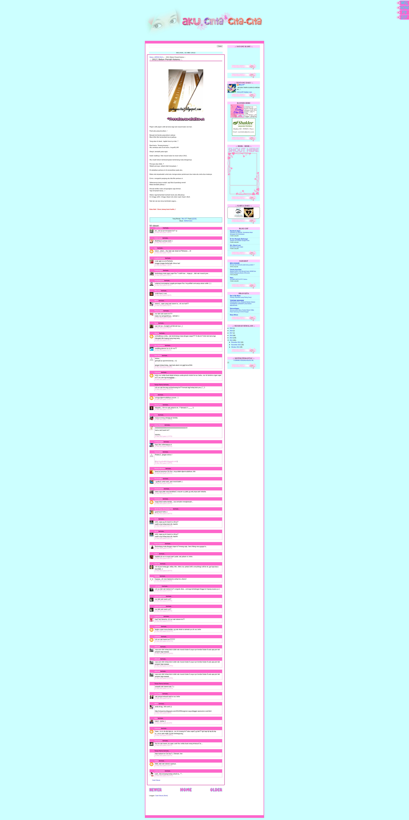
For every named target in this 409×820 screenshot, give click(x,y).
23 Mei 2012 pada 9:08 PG (163, 713)
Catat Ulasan (156, 780)
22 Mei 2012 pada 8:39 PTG (163, 570)
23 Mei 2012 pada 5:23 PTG (163, 765)
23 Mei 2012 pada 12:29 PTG (164, 735)
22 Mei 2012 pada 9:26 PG (163, 317)
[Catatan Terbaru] (155, 791)
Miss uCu (157, 290)
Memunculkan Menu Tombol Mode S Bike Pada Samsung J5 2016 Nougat (242, 311)
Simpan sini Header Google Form (239, 240)
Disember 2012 (236, 342)
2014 (231, 335)
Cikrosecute (158, 499)
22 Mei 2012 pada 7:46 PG (163, 265)
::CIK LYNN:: (158, 228)
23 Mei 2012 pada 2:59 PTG (163, 745)
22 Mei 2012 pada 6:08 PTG (163, 558)
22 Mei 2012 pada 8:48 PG (163, 295)
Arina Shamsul (159, 425)
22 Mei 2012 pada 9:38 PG (163, 328)
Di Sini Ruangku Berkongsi (239, 239)
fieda (156, 415)
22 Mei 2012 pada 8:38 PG (163, 285)
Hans (231, 278)
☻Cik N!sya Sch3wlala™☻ (163, 509)
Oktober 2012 (235, 347)
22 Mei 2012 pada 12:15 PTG (164, 389)
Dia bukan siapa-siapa (236, 247)
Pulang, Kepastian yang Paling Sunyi (240, 297)
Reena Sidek (158, 311)
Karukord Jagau (235, 231)
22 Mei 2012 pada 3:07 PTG (163, 473)
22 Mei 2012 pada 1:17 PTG (163, 436)
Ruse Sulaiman (159, 543)
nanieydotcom (159, 280)
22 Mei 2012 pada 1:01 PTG (163, 409)
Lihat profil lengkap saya (244, 92)
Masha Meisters (159, 468)
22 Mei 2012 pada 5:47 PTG (163, 548)
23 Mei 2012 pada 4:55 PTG (163, 755)
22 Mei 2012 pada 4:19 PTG (163, 503)
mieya (156, 761)
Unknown (157, 372)
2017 (231, 333)
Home (151, 57)
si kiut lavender (159, 771)
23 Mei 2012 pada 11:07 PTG (164, 775)
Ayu (155, 248)
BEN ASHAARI (234, 263)
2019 (231, 328)
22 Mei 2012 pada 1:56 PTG (163, 446)
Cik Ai (156, 519)
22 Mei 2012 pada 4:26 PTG (163, 513)
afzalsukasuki (158, 489)
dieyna (156, 333)
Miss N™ (242, 85)
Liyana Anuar (158, 616)
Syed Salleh (158, 452)
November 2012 (236, 345)
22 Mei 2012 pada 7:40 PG (163, 253)
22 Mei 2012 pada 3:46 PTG (163, 493)
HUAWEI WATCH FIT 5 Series (238, 279)
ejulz (156, 395)
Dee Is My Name (235, 295)
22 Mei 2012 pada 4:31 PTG (163, 526)
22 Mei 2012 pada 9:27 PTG (163, 601)
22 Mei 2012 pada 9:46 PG (163, 340)
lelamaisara (158, 741)
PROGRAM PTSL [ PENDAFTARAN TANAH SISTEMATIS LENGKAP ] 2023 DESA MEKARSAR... (242, 303)
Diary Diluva (234, 315)
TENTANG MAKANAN (237, 300)
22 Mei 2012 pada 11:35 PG (163, 379)
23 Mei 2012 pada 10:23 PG (163, 723)
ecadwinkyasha (159, 258)
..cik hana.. (158, 586)
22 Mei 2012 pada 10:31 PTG (164, 641)
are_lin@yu (158, 694)
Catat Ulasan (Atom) (161, 795)
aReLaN (157, 647)
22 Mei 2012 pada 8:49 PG (163, 305)
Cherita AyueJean (235, 269)
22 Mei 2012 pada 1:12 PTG (163, 419)
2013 (231, 338)
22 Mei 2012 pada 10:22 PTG (164, 631)
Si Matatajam (158, 442)
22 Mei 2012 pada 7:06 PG (163, 232)
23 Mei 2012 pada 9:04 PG (163, 698)
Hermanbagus (234, 308)
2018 (231, 330)
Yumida (156, 576)
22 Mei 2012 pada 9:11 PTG (163, 581)
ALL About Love (235, 245)
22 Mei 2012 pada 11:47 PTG (164, 688)
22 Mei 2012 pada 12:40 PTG (164, 399)
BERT (156, 300)
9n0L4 (156, 554)
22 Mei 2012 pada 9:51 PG (163, 350)
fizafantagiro (158, 270)
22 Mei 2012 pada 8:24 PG (163, 275)
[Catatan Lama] (216, 791)
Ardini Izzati (158, 238)
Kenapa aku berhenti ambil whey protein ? (242, 265)
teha (155, 718)
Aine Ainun (158, 355)
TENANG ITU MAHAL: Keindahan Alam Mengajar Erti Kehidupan (241, 233)
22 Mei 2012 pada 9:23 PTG (163, 591)
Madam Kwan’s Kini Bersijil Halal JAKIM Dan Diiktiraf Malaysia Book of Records (243, 272)
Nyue (156, 323)
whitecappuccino (160, 596)
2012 (231, 340)
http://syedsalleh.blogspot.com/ (166, 461)
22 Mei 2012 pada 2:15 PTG (163, 463)
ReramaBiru (158, 478)
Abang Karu (158, 405)
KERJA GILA (159, 57)
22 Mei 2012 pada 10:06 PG (163, 367)
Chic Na (157, 564)
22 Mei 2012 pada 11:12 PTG (164, 653)
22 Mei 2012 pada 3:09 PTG (163, 483)
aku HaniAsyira (159, 345)
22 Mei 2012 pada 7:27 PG (163, 242)
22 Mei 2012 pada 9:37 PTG (163, 621)
